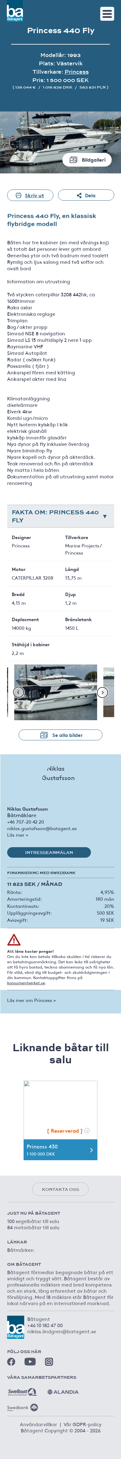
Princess (77, 72)
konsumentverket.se (26, 983)
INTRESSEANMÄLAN (49, 852)
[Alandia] (62, 1389)
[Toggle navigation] (107, 14)
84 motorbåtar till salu (33, 1227)
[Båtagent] (15, 11)
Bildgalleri (93, 159)
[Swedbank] (22, 1405)
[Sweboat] (22, 1389)
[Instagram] (49, 1362)
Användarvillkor (38, 1424)
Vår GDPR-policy (82, 1424)
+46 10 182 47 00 (45, 1325)
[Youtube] (30, 1361)
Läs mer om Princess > (31, 1000)
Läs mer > (17, 834)
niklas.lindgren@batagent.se (61, 1331)
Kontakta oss (60, 1189)
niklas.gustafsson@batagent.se (42, 828)
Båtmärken (20, 1250)
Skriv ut (34, 194)
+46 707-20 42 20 (25, 821)
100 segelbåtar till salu (33, 1221)
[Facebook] (11, 1362)
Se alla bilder (67, 734)
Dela (90, 194)
